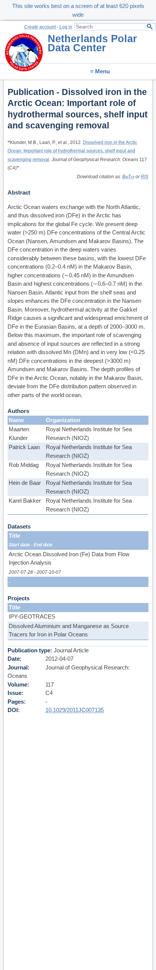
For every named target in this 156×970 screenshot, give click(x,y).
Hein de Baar (25, 482)
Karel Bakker (25, 500)
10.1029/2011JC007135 (74, 710)
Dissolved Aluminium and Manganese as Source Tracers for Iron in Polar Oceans (69, 630)
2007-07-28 (21, 572)
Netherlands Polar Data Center (92, 43)
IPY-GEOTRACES (32, 616)
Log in (65, 27)
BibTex (128, 176)
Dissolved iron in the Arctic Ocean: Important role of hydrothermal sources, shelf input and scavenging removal (72, 151)
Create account (40, 27)
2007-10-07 (49, 572)
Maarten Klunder (19, 433)
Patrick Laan (24, 447)
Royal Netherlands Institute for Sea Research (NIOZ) (89, 433)
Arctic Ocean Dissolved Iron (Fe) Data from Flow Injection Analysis (69, 558)
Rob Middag (24, 465)
